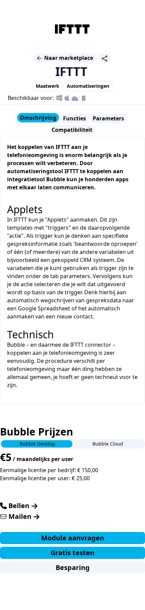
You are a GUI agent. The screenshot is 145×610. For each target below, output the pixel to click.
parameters (75, 276)
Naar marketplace (68, 58)
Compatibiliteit (72, 130)
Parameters (108, 118)
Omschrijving (38, 117)
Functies (74, 118)
